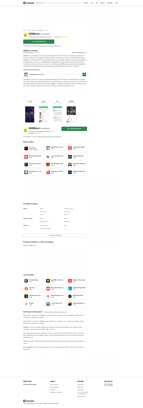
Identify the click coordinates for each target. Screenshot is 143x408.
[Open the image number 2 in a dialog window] (57, 110)
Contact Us (52, 389)
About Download (54, 384)
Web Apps (109, 2)
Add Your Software (54, 387)
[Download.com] (28, 3)
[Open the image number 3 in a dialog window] (71, 110)
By (40, 37)
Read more (85, 52)
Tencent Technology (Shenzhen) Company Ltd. (56, 312)
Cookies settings (81, 396)
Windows (86, 2)
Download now (40, 41)
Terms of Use (80, 387)
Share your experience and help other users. (49, 46)
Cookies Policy (80, 389)
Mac (92, 2)
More (116, 3)
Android (102, 2)
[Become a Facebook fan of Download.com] (105, 385)
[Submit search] (37, 3)
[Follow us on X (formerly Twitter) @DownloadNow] (108, 385)
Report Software (56, 235)
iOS (97, 2)
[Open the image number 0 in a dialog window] (29, 110)
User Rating (58, 37)
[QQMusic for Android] (25, 35)
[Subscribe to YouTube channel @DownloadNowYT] (111, 385)
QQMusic (39, 33)
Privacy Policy (80, 384)
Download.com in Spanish (56, 392)
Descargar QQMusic (28, 245)
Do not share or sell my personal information (82, 393)
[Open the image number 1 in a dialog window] (43, 110)
